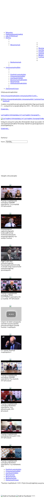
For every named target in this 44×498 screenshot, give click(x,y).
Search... (3, 142)
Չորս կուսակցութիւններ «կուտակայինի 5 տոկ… (19, 96)
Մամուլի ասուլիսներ (13, 469)
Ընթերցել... (5, 109)
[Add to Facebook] (8, 496)
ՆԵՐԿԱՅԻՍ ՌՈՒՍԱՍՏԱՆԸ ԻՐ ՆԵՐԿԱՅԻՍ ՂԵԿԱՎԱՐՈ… (21, 115)
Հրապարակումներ (13, 471)
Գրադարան (10, 474)
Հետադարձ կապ (12, 480)
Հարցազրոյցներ (12, 473)
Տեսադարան (10, 476)
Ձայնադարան (11, 478)
